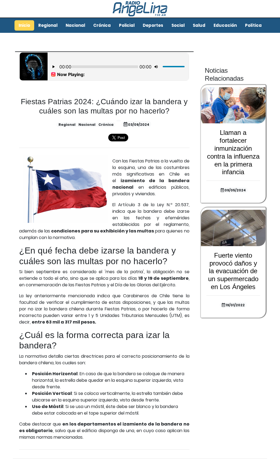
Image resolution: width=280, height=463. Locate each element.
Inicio (24, 25)
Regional (47, 25)
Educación (225, 25)
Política (253, 25)
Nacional (75, 25)
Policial (127, 25)
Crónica (102, 25)
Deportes (153, 25)
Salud (199, 25)
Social (178, 25)
